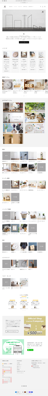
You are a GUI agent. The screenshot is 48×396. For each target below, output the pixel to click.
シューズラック (23, 161)
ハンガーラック (14, 161)
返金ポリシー (19, 366)
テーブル (30, 172)
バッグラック (13, 172)
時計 (21, 287)
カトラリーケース (23, 190)
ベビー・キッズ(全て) (6, 288)
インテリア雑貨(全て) (6, 222)
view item (6, 71)
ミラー (12, 221)
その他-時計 (39, 252)
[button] (11, 7)
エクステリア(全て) (6, 269)
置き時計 (30, 252)
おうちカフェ (5, 202)
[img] (24, 296)
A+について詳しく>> (24, 42)
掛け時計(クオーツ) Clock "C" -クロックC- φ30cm (7, 91)
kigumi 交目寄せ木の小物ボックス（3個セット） (29, 91)
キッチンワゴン (40, 190)
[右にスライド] (26, 96)
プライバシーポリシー (20, 372)
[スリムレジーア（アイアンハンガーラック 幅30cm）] (24, 307)
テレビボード (22, 172)
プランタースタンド (41, 221)
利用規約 (18, 369)
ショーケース (13, 190)
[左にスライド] (22, 96)
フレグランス (22, 233)
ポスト (12, 269)
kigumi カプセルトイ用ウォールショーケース (18, 91)
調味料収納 (31, 190)
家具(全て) (4, 161)
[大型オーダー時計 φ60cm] (35, 307)
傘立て (30, 269)
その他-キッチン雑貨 (15, 202)
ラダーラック (31, 161)
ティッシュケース (32, 221)
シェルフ (39, 161)
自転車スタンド (23, 269)
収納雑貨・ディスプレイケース (6, 234)
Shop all (40, 20)
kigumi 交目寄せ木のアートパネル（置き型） (39, 91)
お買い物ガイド (19, 364)
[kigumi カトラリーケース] (12, 307)
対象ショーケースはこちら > (12, 331)
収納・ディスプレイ (15, 287)
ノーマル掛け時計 (23, 252)
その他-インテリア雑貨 (33, 234)
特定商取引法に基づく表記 (21, 371)
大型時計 (13, 252)
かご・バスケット (23, 221)
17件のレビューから (23, 297)
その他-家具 (39, 172)
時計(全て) (4, 252)
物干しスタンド (5, 172)
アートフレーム (14, 233)
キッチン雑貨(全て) (6, 190)
